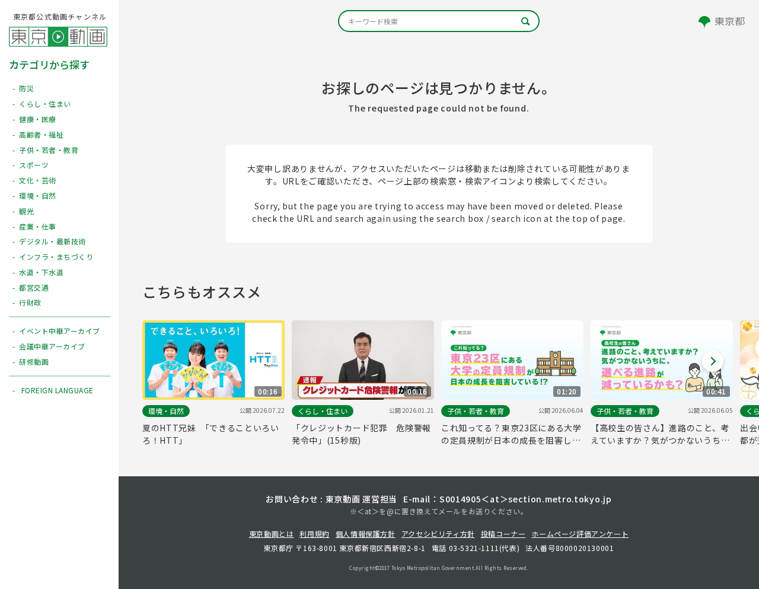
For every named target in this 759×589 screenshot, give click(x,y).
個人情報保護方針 (366, 533)
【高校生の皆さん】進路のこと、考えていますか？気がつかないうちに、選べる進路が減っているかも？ (660, 434)
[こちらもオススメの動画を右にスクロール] (712, 361)
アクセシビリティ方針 (438, 533)
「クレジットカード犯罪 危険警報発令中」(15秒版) (361, 434)
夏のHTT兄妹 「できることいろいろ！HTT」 (210, 434)
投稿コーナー (503, 533)
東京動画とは (271, 533)
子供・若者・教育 (475, 411)
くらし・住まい (322, 411)
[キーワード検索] (439, 21)
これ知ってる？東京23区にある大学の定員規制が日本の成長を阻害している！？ (511, 434)
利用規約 (314, 533)
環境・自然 (166, 411)
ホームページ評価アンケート (580, 533)
